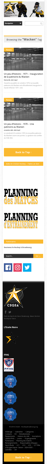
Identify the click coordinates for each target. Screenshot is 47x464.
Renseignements (11, 443)
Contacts (8, 434)
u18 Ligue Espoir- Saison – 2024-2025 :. (19, 447)
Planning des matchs (24, 441)
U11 (18, 445)
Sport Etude (9, 445)
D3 (15, 434)
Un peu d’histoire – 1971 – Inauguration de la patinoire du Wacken (23, 75)
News (9, 49)
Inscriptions (36, 436)
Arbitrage (8, 432)
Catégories (30, 432)
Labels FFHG (9, 438)
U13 (23, 445)
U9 (15, 450)
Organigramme (30, 438)
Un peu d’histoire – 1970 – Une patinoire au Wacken (19, 125)
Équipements (10, 436)
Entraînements (24, 434)
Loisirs (19, 438)
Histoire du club (23, 436)
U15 (29, 445)
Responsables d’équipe (28, 443)
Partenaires (9, 441)
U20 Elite (8, 450)
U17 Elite (37, 445)
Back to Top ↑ (23, 152)
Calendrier (19, 432)
